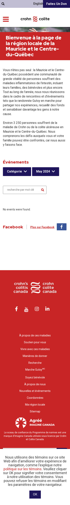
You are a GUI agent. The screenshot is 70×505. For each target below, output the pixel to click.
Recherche (35, 362)
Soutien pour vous (35, 342)
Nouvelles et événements (35, 390)
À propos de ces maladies (35, 335)
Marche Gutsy (35, 369)
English (38, 3)
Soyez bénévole (35, 377)
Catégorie (14, 171)
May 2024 (43, 171)
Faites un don (56, 4)
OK (35, 494)
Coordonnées (35, 397)
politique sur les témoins (23, 469)
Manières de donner (35, 356)
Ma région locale (35, 404)
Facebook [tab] (61, 226)
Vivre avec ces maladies (35, 349)
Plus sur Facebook (42, 227)
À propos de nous (35, 384)
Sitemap (35, 411)
